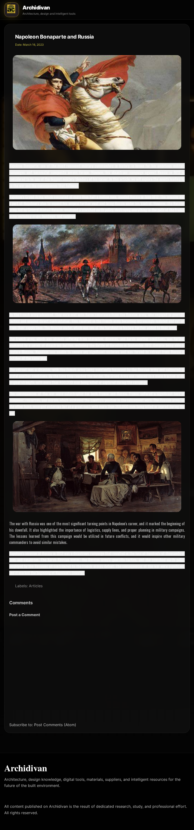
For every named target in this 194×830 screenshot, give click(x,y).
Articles (36, 585)
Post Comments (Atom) (55, 724)
